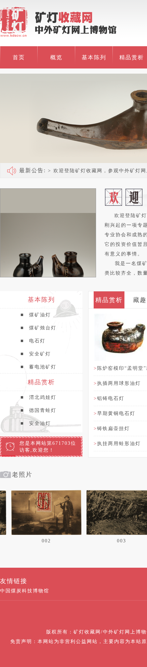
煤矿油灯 (36, 314)
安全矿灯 (36, 353)
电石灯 (33, 340)
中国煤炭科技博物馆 (24, 590)
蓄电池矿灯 (38, 366)
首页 (19, 57)
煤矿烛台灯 (38, 327)
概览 (56, 57)
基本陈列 (94, 57)
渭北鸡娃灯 (38, 397)
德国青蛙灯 (38, 410)
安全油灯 (36, 423)
